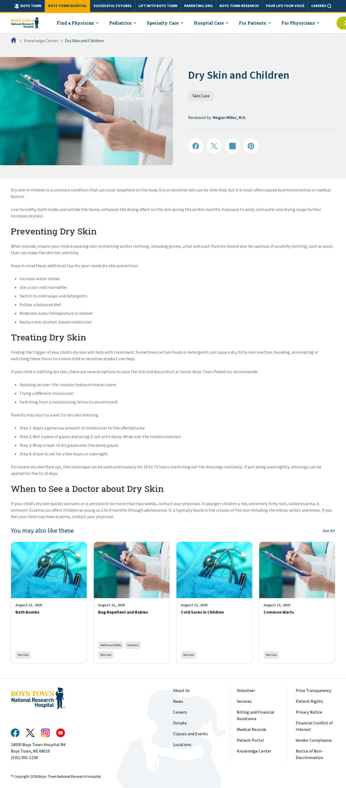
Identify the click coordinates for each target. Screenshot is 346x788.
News (178, 701)
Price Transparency (313, 691)
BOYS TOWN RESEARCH (239, 6)
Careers (180, 712)
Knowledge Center (41, 41)
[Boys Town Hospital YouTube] (60, 733)
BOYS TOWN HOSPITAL (67, 6)
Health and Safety (110, 645)
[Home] (14, 41)
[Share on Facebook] (195, 146)
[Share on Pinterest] (250, 146)
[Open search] (329, 6)
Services (244, 701)
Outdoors (133, 645)
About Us (181, 691)
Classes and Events (190, 734)
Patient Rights (309, 701)
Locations (182, 745)
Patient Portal (250, 740)
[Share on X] (214, 146)
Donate (180, 723)
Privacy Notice (309, 712)
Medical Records (252, 730)
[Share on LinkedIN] (232, 146)
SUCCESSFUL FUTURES (113, 6)
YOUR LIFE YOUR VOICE (284, 6)
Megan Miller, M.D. (230, 118)
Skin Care (200, 96)
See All (329, 531)
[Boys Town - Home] (25, 23)
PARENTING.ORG (198, 6)
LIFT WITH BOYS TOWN (157, 6)
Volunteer (246, 691)
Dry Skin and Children (84, 41)
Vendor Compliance (314, 740)
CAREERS (318, 6)
